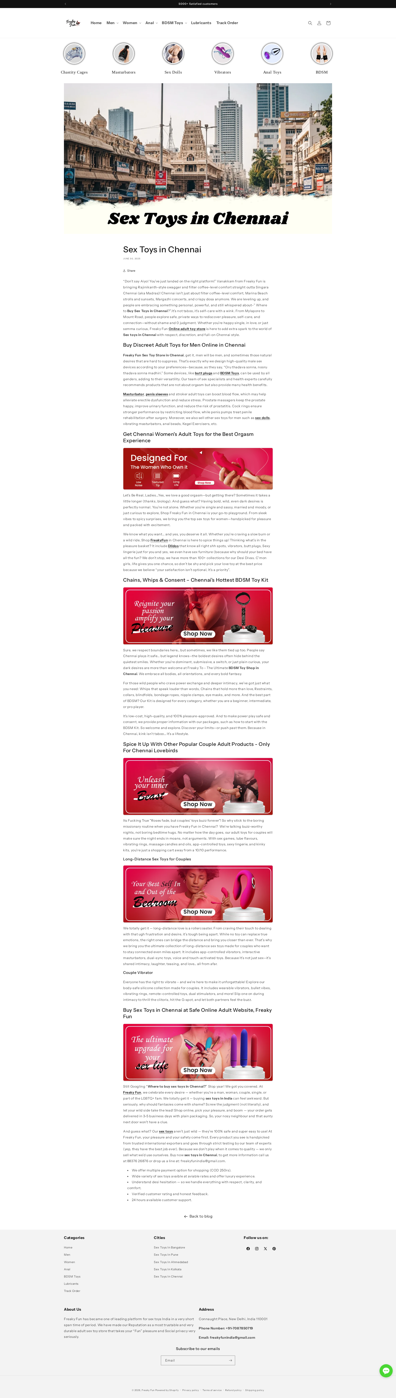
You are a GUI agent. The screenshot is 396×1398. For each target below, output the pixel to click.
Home (68, 1247)
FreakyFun (159, 540)
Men (67, 1254)
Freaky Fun (148, 1390)
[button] (112, 23)
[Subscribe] (230, 1360)
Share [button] (131, 271)
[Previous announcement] (65, 4)
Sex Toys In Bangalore (169, 1247)
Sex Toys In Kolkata (167, 1269)
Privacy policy (190, 1390)
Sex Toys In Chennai (168, 1276)
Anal (67, 1269)
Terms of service (212, 1390)
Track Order (72, 1291)
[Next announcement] (330, 4)
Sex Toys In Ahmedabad (171, 1262)
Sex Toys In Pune (166, 1254)
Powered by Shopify (167, 1390)
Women (69, 1262)
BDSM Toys (72, 1276)
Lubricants (71, 1284)
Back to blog (201, 1216)
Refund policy (233, 1390)
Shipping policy (254, 1390)
